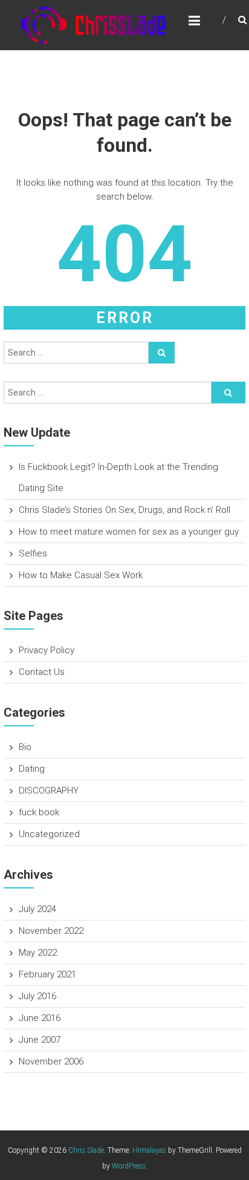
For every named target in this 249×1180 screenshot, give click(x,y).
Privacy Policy (46, 650)
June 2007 (39, 1039)
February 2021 (47, 974)
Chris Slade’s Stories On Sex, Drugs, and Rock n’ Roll (124, 509)
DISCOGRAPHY (49, 790)
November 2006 (51, 1061)
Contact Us (42, 672)
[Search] (162, 352)
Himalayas (149, 1150)
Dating (32, 768)
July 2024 (37, 909)
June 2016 (39, 1017)
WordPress (129, 1166)
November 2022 (51, 930)
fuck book (39, 812)
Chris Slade (86, 1150)
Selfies (33, 553)
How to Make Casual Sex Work (81, 575)
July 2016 (37, 996)
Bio (25, 747)
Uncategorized (49, 834)
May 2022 (38, 952)
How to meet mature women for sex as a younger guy (129, 531)
